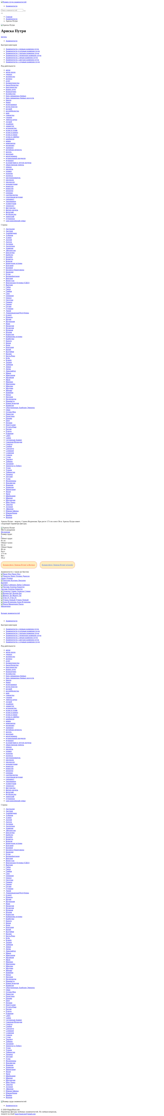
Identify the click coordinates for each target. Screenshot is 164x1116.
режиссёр (9, 188)
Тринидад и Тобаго (13, 466)
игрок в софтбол (12, 137)
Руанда (9, 431)
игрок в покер (11, 135)
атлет (8, 81)
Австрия (9, 231)
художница (10, 219)
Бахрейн (9, 257)
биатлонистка (11, 87)
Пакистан (10, 414)
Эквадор (9, 504)
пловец (9, 171)
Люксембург (11, 371)
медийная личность (14, 150)
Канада (9, 341)
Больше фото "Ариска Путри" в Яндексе (19, 565)
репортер (9, 191)
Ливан (8, 367)
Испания (9, 330)
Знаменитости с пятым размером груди (22, 58)
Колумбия (10, 352)
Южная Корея (11, 513)
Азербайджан (11, 233)
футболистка (11, 214)
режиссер (9, 186)
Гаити (8, 289)
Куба (8, 358)
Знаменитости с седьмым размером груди (23, 62)
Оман (8, 410)
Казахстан (10, 334)
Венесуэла (10, 281)
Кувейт (9, 360)
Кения (8, 343)
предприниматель (13, 178)
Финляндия (10, 483)
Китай (8, 349)
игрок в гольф (11, 130)
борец (8, 102)
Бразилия (9, 272)
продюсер (10, 180)
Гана (8, 293)
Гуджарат (9, 309)
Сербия (9, 446)
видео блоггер (11, 107)
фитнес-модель (12, 210)
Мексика (9, 386)
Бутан (8, 274)
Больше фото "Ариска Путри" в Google (57, 565)
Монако (9, 390)
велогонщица (11, 104)
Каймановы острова (14, 337)
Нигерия (9, 397)
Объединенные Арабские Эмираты (20, 408)
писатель (9, 169)
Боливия (9, 268)
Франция (9, 485)
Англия (9, 240)
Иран (8, 324)
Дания (8, 311)
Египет (9, 315)
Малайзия (10, 377)
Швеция (9, 498)
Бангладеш (10, 253)
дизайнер (9, 124)
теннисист (10, 206)
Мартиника (10, 384)
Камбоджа (10, 339)
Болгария (9, 265)
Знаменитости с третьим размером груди (22, 53)
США (8, 436)
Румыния (9, 433)
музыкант (10, 160)
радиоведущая (11, 184)
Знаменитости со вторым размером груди (23, 51)
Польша (9, 423)
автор (8, 70)
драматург (10, 126)
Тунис (8, 468)
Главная (9, 17)
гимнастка (10, 115)
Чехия (8, 492)
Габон (8, 287)
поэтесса (9, 176)
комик (8, 141)
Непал (8, 395)
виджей (9, 109)
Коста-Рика (10, 356)
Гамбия (9, 291)
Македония (10, 375)
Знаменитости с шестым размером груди (22, 60)
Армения (9, 248)
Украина (9, 474)
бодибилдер (10, 94)
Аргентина (10, 246)
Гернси (9, 298)
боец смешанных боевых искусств (20, 98)
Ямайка (9, 515)
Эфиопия (9, 509)
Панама (9, 418)
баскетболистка (12, 85)
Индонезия (10, 321)
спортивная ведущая (14, 197)
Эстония (9, 507)
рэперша (9, 193)
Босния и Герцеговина (15, 270)
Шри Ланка (10, 502)
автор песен (10, 72)
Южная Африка (12, 511)
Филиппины (11, 481)
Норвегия (10, 405)
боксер (8, 100)
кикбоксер (10, 139)
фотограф (10, 212)
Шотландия (10, 500)
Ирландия (10, 326)
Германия (10, 296)
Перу (8, 420)
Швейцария (10, 496)
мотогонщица (11, 156)
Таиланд (9, 459)
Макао (8, 373)
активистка (10, 76)
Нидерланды (11, 399)
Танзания (9, 464)
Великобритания (12, 276)
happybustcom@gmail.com (25, 1114)
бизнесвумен (11, 92)
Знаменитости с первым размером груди (22, 49)
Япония (9, 517)
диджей (9, 122)
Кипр (8, 345)
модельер (9, 154)
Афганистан (11, 250)
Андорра (9, 244)
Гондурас (9, 300)
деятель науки (11, 120)
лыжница (9, 148)
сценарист (10, 199)
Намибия (9, 392)
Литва (8, 369)
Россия (8, 429)
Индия (8, 319)
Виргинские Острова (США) (18, 283)
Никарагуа (10, 401)
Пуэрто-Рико (11, 427)
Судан (8, 457)
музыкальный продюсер (16, 158)
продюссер (10, 182)
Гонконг (9, 302)
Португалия (10, 425)
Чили (8, 494)
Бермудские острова (14, 263)
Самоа (8, 438)
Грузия (8, 306)
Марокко (9, 382)
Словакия (10, 451)
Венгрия (9, 278)
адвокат (9, 74)
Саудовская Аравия (14, 440)
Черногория (10, 489)
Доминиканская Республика (17, 313)
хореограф (10, 216)
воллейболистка (12, 111)
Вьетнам (9, 285)
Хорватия (10, 487)
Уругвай (9, 476)
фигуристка (10, 208)
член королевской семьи (16, 221)
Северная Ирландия (14, 442)
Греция (9, 304)
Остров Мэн (11, 412)
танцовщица (11, 201)
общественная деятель (15, 165)
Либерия (9, 365)
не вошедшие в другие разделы (18, 163)
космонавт (10, 145)
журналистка (11, 128)
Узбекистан (10, 472)
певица (9, 167)
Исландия (10, 328)
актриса (9, 79)
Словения (10, 453)
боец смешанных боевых (16, 96)
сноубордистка (12, 195)
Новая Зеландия (12, 403)
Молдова (9, 388)
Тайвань (9, 461)
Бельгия (9, 261)
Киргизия (10, 347)
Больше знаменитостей (10, 613)
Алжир (9, 237)
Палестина (10, 416)
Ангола (9, 242)
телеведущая (11, 204)
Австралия (10, 229)
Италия (9, 332)
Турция (9, 470)
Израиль (9, 317)
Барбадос (9, 255)
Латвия (9, 362)
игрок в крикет (12, 132)
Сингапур (10, 448)
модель (4, 37)
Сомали (9, 455)
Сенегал (9, 444)
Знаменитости (11, 6)
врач (7, 113)
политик (9, 173)
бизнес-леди (11, 89)
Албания (9, 235)
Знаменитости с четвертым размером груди (23, 55)
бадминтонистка (12, 83)
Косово (9, 354)
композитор (10, 143)
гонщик (9, 117)
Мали (8, 380)
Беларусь (9, 259)
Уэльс (8, 479)
